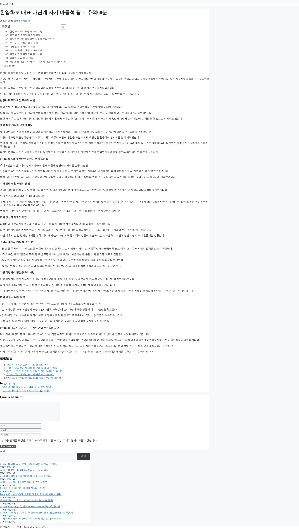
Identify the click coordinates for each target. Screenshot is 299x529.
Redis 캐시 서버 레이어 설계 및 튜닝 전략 (22, 488)
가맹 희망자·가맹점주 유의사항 (26, 54)
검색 (2, 451)
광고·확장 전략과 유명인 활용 (25, 35)
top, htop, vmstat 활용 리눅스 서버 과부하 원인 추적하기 (30, 506)
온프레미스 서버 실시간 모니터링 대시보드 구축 (26, 500)
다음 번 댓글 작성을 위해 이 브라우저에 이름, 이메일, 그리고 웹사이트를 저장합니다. (50, 440)
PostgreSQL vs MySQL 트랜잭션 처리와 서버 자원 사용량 (31, 494)
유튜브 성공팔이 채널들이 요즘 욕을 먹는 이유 (31, 368)
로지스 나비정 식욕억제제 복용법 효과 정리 (26, 390)
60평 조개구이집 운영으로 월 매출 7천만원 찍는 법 (34, 377)
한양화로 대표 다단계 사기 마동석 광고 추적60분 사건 (38, 61)
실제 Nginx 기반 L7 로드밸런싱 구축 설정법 (24, 482)
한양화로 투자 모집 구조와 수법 (26, 31)
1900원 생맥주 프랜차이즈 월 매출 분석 (27, 364)
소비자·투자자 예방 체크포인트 (26, 50)
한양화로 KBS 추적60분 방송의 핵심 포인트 (32, 39)
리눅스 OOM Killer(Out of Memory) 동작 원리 (24, 470)
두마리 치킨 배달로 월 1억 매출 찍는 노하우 (30, 374)
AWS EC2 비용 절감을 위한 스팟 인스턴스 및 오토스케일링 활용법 (36, 512)
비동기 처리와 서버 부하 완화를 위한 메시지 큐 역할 (28, 464)
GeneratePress (41, 527)
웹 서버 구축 (7, 4)
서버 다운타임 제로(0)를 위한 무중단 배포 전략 (25, 476)
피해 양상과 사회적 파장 (22, 46)
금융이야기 (8, 383)
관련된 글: (9, 65)
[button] (62, 27)
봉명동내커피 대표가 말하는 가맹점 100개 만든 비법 (35, 371)
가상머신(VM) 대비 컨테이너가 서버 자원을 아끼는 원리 (31, 518)
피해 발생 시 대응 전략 (21, 58)
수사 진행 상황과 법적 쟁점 (24, 42)
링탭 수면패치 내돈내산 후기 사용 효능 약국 (26, 387)
